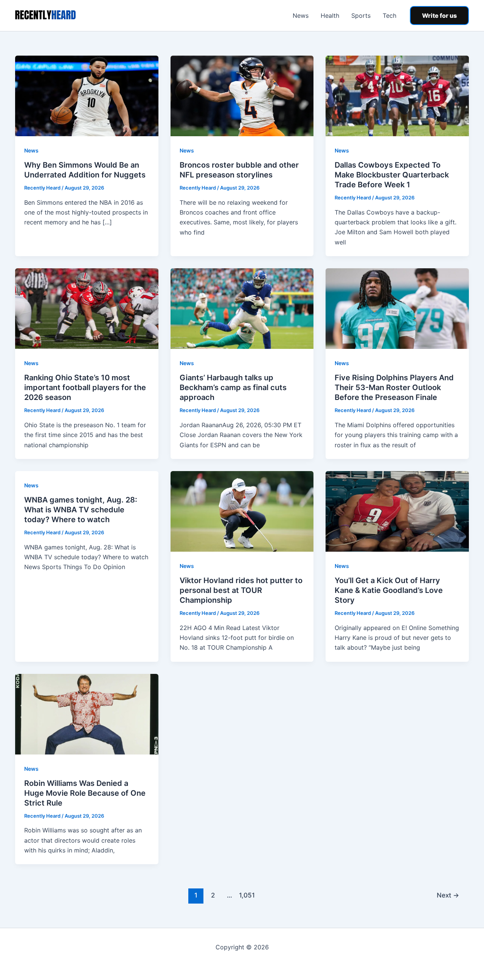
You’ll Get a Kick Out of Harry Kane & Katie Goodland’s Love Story (389, 590)
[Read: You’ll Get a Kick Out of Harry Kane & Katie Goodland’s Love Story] (397, 511)
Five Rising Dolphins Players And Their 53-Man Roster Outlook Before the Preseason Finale (394, 387)
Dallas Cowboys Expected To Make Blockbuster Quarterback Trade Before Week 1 (392, 174)
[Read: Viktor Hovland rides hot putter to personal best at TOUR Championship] (242, 511)
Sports (361, 15)
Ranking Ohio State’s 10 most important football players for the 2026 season (85, 387)
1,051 (246, 895)
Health (330, 15)
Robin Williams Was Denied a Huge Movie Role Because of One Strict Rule (85, 793)
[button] (439, 15)
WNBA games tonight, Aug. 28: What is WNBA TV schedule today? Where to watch (80, 509)
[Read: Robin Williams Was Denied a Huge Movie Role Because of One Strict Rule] (86, 713)
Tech (389, 15)
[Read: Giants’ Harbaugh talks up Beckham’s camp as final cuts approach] (242, 308)
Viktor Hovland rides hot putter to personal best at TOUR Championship (241, 590)
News (301, 15)
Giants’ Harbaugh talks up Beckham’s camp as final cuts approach (233, 387)
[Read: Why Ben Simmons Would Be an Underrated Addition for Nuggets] (86, 95)
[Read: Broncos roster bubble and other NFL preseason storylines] (242, 95)
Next (448, 895)
